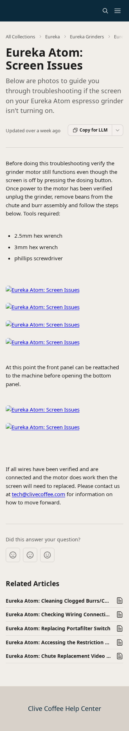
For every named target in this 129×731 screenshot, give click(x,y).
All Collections (20, 36)
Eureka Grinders (87, 36)
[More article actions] (117, 130)
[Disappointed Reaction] (13, 555)
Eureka (52, 36)
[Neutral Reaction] (30, 555)
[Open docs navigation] (117, 11)
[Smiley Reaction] (47, 555)
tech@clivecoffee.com (38, 494)
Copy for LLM (94, 130)
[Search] (105, 11)
